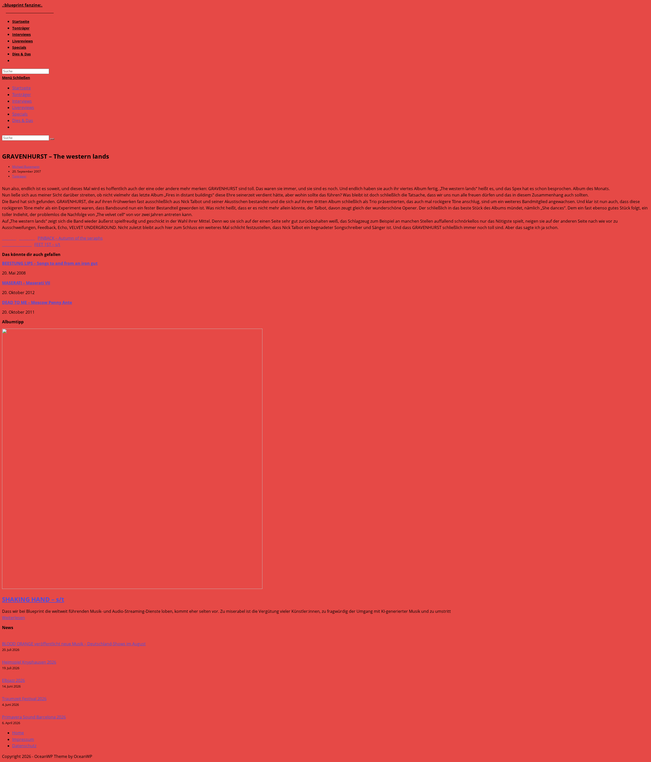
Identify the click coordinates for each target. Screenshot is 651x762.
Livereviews (23, 107)
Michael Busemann (25, 166)
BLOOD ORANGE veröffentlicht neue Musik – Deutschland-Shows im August (74, 644)
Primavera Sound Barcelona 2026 (34, 717)
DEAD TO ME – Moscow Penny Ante (37, 302)
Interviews (22, 101)
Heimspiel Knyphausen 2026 (29, 662)
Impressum (23, 739)
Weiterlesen (13, 617)
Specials (20, 114)
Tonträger (21, 94)
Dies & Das (22, 120)
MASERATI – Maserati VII (26, 283)
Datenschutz (24, 746)
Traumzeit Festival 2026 (24, 699)
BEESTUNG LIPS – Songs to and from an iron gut (50, 263)
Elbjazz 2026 (13, 680)
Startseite (21, 88)
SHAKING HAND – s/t (33, 599)
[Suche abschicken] (52, 139)
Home (18, 733)
